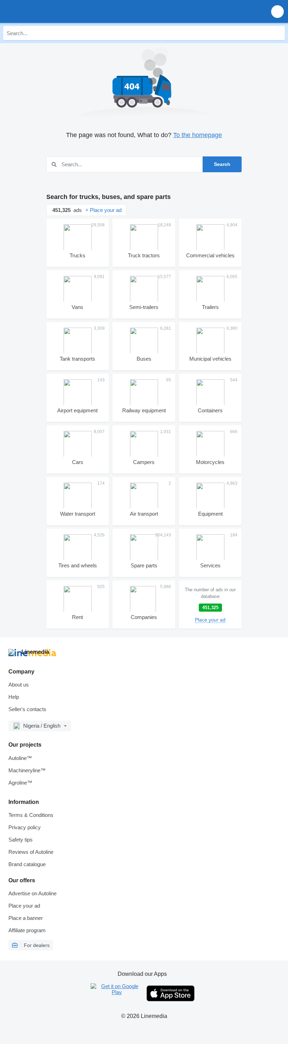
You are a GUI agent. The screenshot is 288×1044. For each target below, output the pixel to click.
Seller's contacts (27, 709)
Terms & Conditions (30, 815)
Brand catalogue (27, 864)
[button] (277, 11)
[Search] (278, 33)
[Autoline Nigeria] (45, 11)
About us (18, 685)
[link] (210, 604)
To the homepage (197, 134)
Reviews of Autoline (30, 852)
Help (13, 697)
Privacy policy (24, 827)
